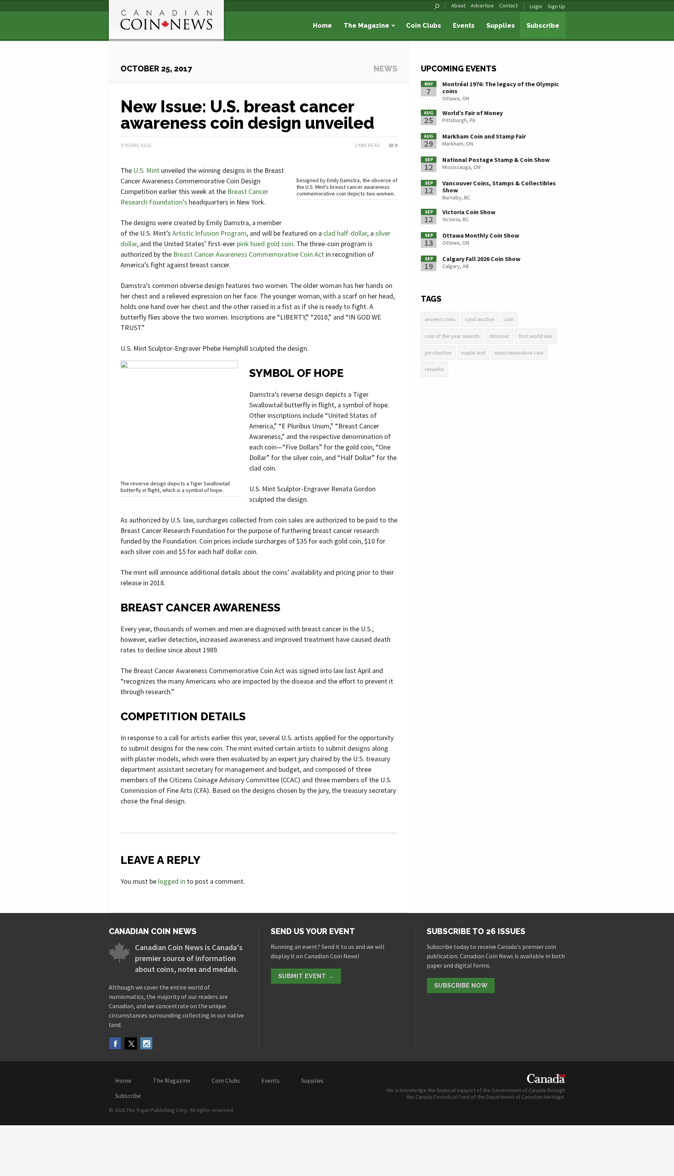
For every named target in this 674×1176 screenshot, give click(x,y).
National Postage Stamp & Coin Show (496, 159)
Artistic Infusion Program (209, 233)
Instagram (146, 1043)
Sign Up (556, 6)
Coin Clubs (423, 25)
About (458, 5)
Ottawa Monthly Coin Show (480, 235)
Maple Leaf (473, 352)
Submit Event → (306, 976)
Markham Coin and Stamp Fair (484, 136)
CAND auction (480, 319)
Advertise (482, 5)
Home (322, 25)
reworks (434, 369)
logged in (171, 881)
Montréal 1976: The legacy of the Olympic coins (500, 87)
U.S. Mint (146, 170)
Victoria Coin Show (468, 212)
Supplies (500, 25)
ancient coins (440, 319)
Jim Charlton (438, 352)
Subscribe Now (461, 985)
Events (464, 25)
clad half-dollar (345, 233)
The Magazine (366, 25)
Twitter (130, 1043)
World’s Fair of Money (472, 113)
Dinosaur (499, 335)
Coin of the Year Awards (452, 335)
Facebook (115, 1043)
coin (509, 319)
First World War (536, 335)
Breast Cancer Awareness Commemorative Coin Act (248, 254)
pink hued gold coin (265, 243)
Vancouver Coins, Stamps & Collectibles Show (499, 186)
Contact (508, 5)
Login (536, 6)
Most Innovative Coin (519, 352)
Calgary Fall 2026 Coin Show (481, 259)
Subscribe (543, 25)
